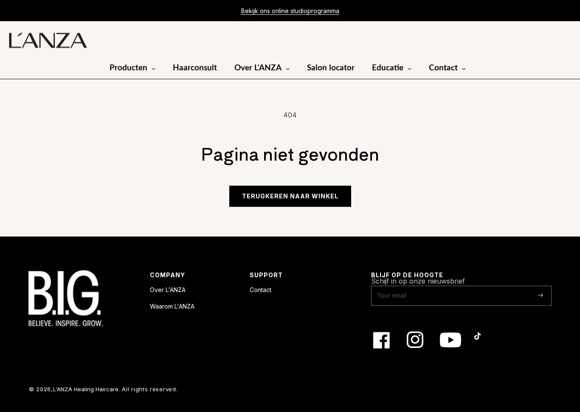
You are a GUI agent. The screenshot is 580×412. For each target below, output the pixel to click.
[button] (541, 41)
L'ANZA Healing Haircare (85, 389)
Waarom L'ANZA (172, 306)
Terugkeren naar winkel (290, 196)
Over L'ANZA (168, 289)
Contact (260, 289)
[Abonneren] (540, 295)
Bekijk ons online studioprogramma (290, 10)
